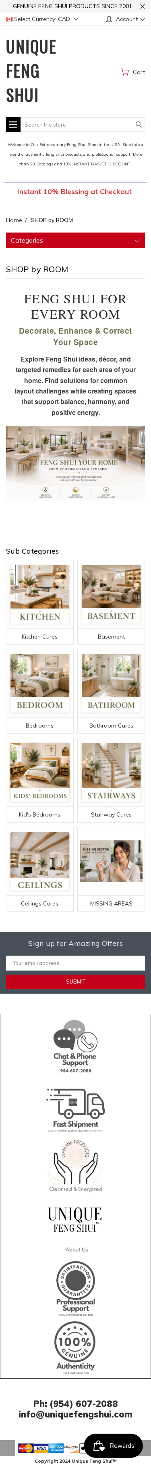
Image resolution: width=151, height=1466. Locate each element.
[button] (76, 1044)
